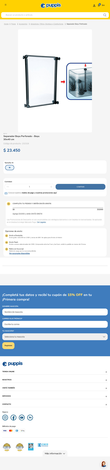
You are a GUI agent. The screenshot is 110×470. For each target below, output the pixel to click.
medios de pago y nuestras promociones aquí (39, 193)
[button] (10, 168)
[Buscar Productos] (104, 15)
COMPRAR (80, 187)
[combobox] (55, 15)
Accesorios (23, 24)
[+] (51, 186)
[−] (8, 186)
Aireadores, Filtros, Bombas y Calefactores (47, 24)
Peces (13, 24)
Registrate (8, 345)
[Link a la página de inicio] (6, 24)
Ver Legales (41, 222)
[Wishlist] (94, 5)
